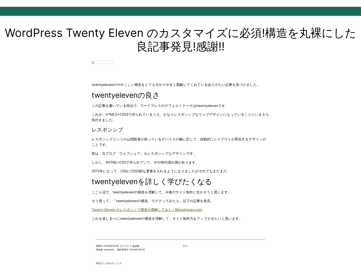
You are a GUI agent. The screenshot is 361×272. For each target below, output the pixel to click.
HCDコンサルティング (109, 263)
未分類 (135, 245)
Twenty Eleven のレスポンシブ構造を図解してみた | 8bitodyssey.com (147, 210)
